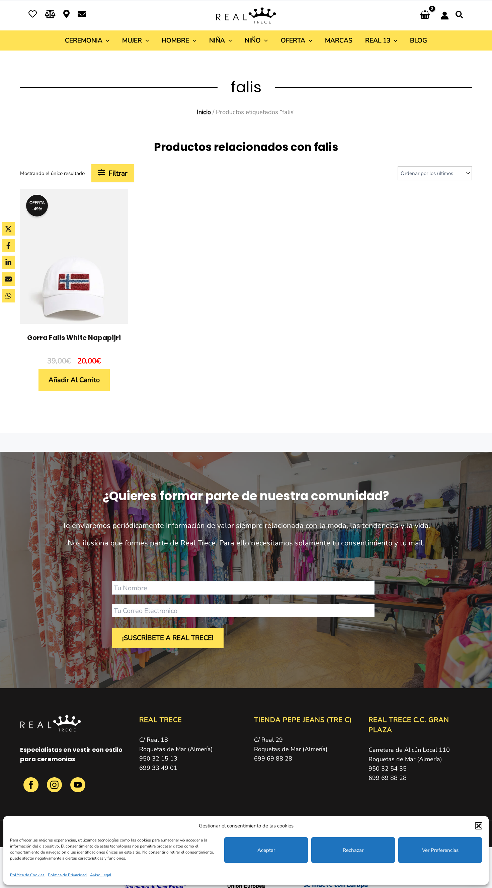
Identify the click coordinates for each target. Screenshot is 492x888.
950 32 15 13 (158, 758)
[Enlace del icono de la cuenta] (444, 15)
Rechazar (353, 850)
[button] (478, 825)
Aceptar (266, 850)
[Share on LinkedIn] (8, 262)
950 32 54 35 (387, 769)
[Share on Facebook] (8, 245)
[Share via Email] (8, 279)
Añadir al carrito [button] (74, 379)
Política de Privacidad (67, 875)
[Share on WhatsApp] (8, 295)
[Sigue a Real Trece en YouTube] (78, 788)
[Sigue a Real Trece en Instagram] (55, 788)
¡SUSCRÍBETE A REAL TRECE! (168, 637)
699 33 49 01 (158, 768)
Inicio (204, 112)
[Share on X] (8, 229)
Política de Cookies (27, 875)
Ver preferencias (440, 850)
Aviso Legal (100, 875)
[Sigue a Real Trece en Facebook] (32, 788)
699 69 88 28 (273, 758)
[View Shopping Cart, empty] (424, 15)
